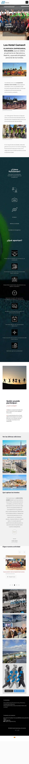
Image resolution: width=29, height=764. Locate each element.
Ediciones (9, 702)
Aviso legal (6, 705)
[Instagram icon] (18, 730)
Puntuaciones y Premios (18, 702)
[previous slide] (20, 552)
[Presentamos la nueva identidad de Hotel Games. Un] (14, 676)
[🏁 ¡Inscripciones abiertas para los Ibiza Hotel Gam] (14, 601)
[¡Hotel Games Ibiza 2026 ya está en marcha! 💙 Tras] (14, 651)
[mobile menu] (27, 2)
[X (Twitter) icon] (17, 730)
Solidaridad (6, 704)
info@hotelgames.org (10, 721)
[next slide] (24, 552)
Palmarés (12, 704)
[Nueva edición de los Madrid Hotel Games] (16, 562)
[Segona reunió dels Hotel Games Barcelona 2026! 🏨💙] (14, 626)
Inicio (4, 702)
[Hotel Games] (5, 2)
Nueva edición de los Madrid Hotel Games (13, 571)
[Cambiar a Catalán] (14, 737)
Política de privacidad (15, 705)
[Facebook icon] (15, 730)
